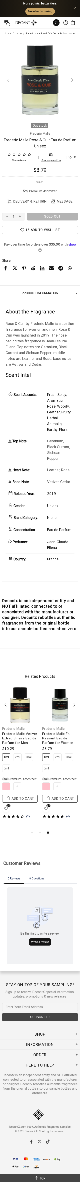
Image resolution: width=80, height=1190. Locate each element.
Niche (51, 517)
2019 (51, 493)
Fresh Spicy (56, 394)
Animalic (54, 423)
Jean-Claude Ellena (57, 545)
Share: (6, 261)
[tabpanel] (20, 758)
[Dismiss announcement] (75, 8)
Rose (51, 406)
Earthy (52, 429)
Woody (63, 406)
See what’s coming (40, 11)
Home (8, 33)
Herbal (52, 418)
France (52, 559)
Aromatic (55, 400)
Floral (63, 429)
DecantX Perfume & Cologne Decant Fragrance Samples (17, 22)
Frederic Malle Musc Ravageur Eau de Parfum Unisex (58, 738)
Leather (53, 412)
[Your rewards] (56, 22)
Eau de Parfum (59, 529)
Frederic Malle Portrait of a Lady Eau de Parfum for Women (20, 740)
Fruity (66, 412)
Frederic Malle (13, 729)
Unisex (18, 33)
